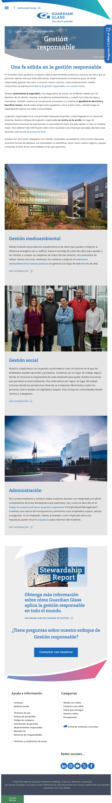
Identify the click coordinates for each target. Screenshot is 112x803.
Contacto (18, 702)
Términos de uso (22, 712)
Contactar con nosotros (56, 652)
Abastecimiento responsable (28, 727)
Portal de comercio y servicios (83, 726)
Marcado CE (20, 731)
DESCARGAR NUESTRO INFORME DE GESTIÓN (47, 618)
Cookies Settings (12, 799)
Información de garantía (26, 723)
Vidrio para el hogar (73, 710)
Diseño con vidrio (72, 702)
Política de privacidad (24, 716)
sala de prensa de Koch (34, 131)
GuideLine (45, 519)
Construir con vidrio (73, 706)
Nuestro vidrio (70, 713)
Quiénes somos (21, 706)
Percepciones (70, 717)
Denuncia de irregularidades (28, 734)
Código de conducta (19, 507)
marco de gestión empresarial (49, 507)
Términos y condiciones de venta (30, 741)
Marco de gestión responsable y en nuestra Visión (60, 86)
